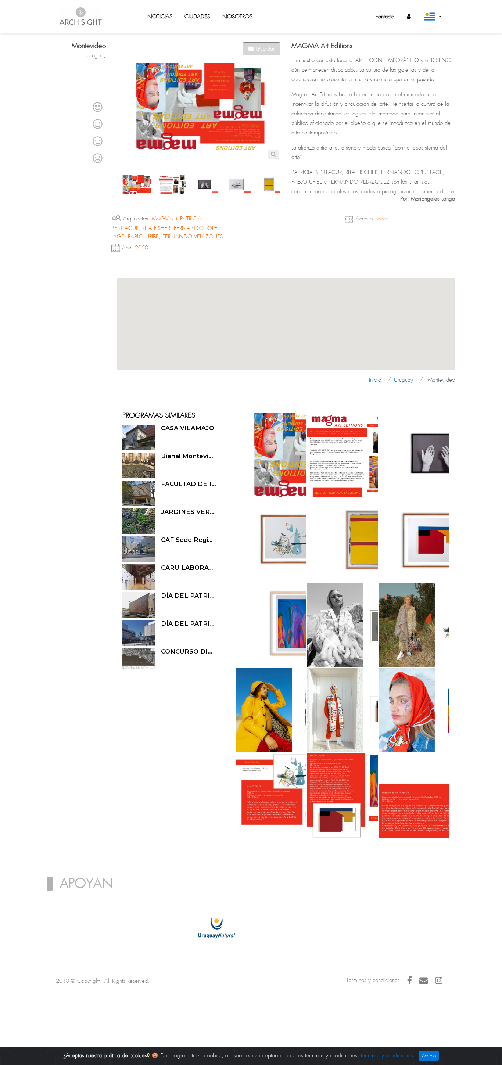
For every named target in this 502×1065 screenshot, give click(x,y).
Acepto (429, 1056)
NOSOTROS (237, 16)
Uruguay (403, 380)
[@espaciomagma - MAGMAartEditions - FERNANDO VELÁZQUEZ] (235, 625)
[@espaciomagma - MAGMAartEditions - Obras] (235, 795)
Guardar (264, 49)
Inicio (375, 380)
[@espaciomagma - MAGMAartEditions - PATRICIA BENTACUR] (378, 454)
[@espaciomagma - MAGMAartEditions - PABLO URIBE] (378, 539)
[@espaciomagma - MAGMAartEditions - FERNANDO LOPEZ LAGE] (306, 539)
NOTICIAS (159, 16)
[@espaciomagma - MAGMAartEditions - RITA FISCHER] (235, 539)
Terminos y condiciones (373, 980)
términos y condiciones (387, 1055)
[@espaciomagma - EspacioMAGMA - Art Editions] (235, 454)
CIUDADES (197, 16)
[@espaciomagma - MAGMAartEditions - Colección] (306, 625)
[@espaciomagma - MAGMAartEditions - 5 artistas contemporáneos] (306, 454)
